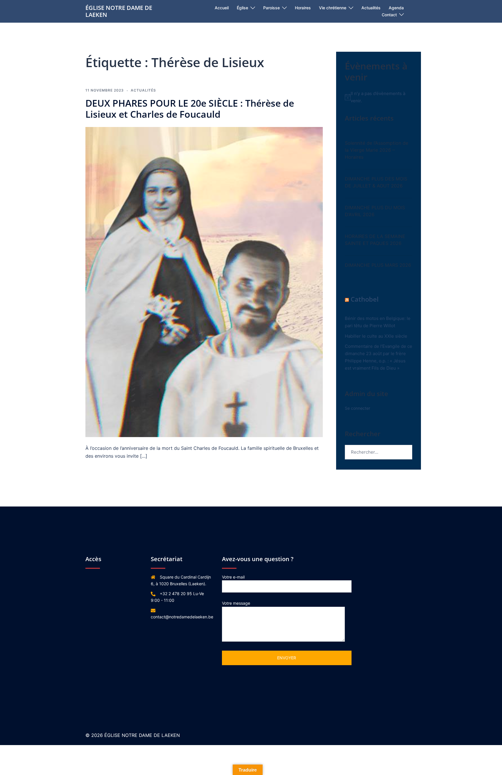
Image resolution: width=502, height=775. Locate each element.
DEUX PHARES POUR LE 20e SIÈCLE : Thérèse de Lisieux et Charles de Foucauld (189, 108)
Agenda (396, 7)
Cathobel (365, 299)
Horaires (303, 7)
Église (242, 7)
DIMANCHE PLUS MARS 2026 (378, 265)
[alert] (379, 97)
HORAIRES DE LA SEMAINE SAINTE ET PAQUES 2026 (375, 239)
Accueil (222, 7)
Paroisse (271, 7)
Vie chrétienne (332, 7)
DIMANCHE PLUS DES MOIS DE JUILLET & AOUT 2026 (376, 182)
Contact (389, 14)
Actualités (371, 7)
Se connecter (357, 408)
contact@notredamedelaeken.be (182, 616)
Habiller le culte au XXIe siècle (376, 336)
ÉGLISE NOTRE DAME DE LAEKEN (118, 11)
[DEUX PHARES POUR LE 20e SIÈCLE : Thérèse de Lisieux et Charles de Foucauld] (204, 281)
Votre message (236, 603)
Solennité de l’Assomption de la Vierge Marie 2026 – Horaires (376, 150)
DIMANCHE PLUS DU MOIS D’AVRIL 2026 (375, 211)
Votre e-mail (233, 576)
